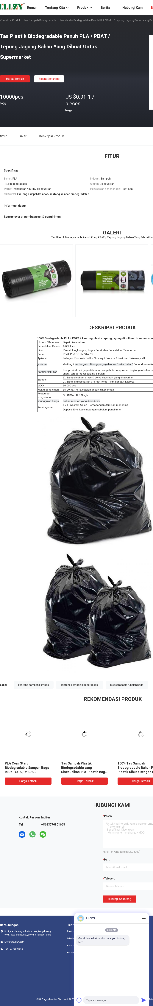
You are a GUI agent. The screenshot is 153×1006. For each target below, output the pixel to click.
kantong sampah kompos (33, 684)
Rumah (4, 20)
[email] (22, 834)
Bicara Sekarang (49, 79)
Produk (16, 20)
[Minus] (143, 918)
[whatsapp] (32, 834)
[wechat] (43, 834)
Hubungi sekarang (119, 899)
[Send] (144, 1000)
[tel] (53, 834)
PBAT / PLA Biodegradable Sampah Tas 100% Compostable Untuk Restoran (84, 767)
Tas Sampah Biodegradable (40, 20)
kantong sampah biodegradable (80, 684)
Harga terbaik (15, 79)
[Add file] (79, 1000)
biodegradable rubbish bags (126, 684)
